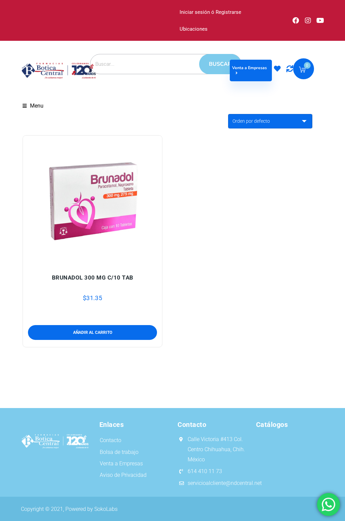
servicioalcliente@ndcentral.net (225, 483)
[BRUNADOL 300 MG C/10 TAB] (92, 201)
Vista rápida (108, 260)
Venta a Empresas (249, 67)
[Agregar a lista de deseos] (92, 260)
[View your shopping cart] (302, 70)
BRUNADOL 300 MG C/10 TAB (92, 277)
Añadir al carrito (76, 260)
